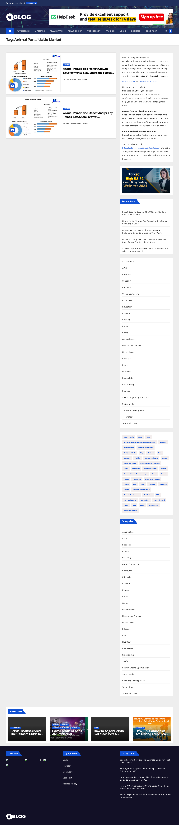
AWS (124, 268)
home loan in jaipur (152, 479)
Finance (126, 320)
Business (67, 64)
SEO (157, 495)
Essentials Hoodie (150, 468)
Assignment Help (130, 453)
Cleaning (126, 287)
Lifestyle (40, 31)
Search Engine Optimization (135, 397)
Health (126, 479)
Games (163, 474)
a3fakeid (163, 442)
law (134, 484)
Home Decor (128, 352)
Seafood (126, 391)
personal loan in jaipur (141, 489)
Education (127, 307)
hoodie (126, 484)
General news (128, 339)
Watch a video (129, 81)
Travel (126, 505)
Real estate (56, 31)
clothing (137, 458)
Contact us (68, 772)
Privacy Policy (70, 784)
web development (130, 510)
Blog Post (67, 778)
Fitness (154, 474)
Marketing (163, 484)
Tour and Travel (129, 423)
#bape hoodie (129, 437)
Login (123, 31)
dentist (164, 458)
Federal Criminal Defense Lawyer (135, 474)
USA (134, 505)
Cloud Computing (130, 294)
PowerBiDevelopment (131, 495)
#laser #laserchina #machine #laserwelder (139, 442)
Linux (125, 365)
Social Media (128, 404)
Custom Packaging (151, 458)
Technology (93, 31)
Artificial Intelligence (145, 447)
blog (141, 453)
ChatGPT (126, 281)
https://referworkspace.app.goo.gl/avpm (141, 148)
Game (125, 333)
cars (159, 453)
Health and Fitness (131, 345)
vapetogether (153, 505)
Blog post (151, 31)
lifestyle (152, 484)
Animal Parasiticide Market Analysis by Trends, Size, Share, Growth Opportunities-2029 (88, 116)
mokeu (126, 489)
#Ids (148, 437)
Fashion (110, 31)
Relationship (75, 31)
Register (136, 31)
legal (143, 484)
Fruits (125, 326)
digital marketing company (150, 463)
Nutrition (126, 371)
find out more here (148, 81)
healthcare (137, 479)
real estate (148, 495)
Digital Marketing (130, 463)
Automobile (23, 31)
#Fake (140, 437)
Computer (127, 300)
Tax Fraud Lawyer (130, 500)
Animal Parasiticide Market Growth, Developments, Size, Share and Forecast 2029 (88, 72)
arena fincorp (129, 447)
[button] (166, 31)
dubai (126, 468)
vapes (142, 505)
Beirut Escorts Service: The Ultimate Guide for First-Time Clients (26, 734)
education (136, 468)
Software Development (133, 410)
